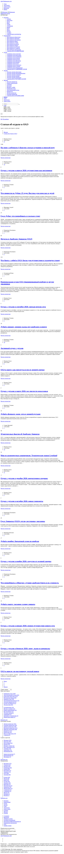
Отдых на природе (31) (10, 703)
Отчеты (6, 813)
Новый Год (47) (8, 731)
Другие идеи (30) (8, 704)
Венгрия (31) (7, 784)
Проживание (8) (8, 751)
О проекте (6, 816)
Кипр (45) (6, 780)
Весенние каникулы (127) (10, 728)
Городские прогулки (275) (11, 696)
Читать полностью (5, 157)
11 (4, 472)
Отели (5, 52)
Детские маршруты (12, 81)
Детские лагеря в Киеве (13, 76)
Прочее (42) (7, 744)
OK (1, 119)
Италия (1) (6, 795)
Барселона (9, 20)
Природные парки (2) (9, 717)
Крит (8, 28)
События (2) (7, 735)
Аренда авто (7, 6)
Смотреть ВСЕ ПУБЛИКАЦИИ (15, 95)
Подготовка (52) (8, 743)
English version (7, 825)
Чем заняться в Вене (12, 41)
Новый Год (10, 91)
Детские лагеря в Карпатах (14, 77)
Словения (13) (7, 790)
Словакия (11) (7, 791)
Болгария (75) (7, 770)
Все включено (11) (9, 711)
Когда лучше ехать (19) (10, 733)
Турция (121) (7, 765)
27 (4, 141)
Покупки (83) (7, 741)
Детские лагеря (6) (9, 713)
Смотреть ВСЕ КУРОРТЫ (14, 34)
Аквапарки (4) (7, 714)
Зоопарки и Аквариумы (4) (11, 715)
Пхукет (9, 31)
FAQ (5, 824)
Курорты (6, 17)
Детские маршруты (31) (10, 702)
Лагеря (5, 70)
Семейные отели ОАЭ (13, 63)
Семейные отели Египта (13, 59)
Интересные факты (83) (10, 697)
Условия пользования (9, 820)
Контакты (6, 8)
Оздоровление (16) (9, 707)
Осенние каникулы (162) (10, 725)
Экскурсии (7, 5)
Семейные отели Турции (13, 66)
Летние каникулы (11, 93)
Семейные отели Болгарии (14, 55)
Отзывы (6, 810)
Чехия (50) (6, 778)
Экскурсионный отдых (13, 90)
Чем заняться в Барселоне (13, 37)
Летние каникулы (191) (10, 724)
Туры (5, 4)
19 (4, 342)
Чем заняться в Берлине (13, 38)
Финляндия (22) (8, 785)
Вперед (6, 687)
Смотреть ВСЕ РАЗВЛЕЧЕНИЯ (15, 51)
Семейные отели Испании (14, 60)
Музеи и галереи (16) (9, 708)
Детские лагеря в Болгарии (14, 72)
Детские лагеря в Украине (14, 74)
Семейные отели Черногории (15, 67)
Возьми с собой (11, 87)
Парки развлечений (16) (10, 710)
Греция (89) (7, 769)
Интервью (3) (7, 757)
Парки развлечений (12, 83)
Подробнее (6, 119)
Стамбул (9, 33)
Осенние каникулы (12, 94)
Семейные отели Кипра (13, 62)
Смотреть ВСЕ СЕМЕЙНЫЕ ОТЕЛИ (17, 69)
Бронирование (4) (8, 755)
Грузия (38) (7, 781)
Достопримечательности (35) (11, 700)
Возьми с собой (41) (9, 746)
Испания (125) (7, 763)
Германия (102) (8, 767)
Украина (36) (7, 783)
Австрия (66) (7, 774)
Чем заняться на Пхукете (13, 46)
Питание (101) (7, 740)
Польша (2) (7, 794)
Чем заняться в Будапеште (14, 40)
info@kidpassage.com (6, 1)
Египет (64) (7, 777)
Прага (8, 30)
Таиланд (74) (7, 772)
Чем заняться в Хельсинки (14, 49)
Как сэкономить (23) (9, 747)
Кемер (8, 27)
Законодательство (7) (9, 754)
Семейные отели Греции (13, 58)
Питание (9, 86)
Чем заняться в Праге (12, 45)
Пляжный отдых (11, 88)
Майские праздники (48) (10, 729)
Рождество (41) (8, 732)
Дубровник (10, 26)
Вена (8, 23)
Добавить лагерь (8, 818)
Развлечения (7, 35)
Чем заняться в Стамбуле (13, 48)
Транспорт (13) (8, 750)
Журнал (6, 80)
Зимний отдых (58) (9, 699)
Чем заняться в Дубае (12, 42)
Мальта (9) (6, 792)
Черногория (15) (8, 788)
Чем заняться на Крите (13, 44)
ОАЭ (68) (6, 773)
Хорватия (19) (7, 787)
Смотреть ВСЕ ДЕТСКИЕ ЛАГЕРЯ (16, 79)
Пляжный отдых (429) (10, 693)
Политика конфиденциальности (12, 821)
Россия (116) (7, 766)
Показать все (4, 719)
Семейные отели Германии (14, 56)
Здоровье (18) (7, 748)
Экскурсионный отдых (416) (11, 695)
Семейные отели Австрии (14, 53)
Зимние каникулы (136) (10, 726)
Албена (9, 19)
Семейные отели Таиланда (14, 65)
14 (4, 164)
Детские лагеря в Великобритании (16, 73)
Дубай (8, 24)
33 (4, 449)
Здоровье (9, 84)
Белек (8, 21)
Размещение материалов (10, 823)
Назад (5, 681)
